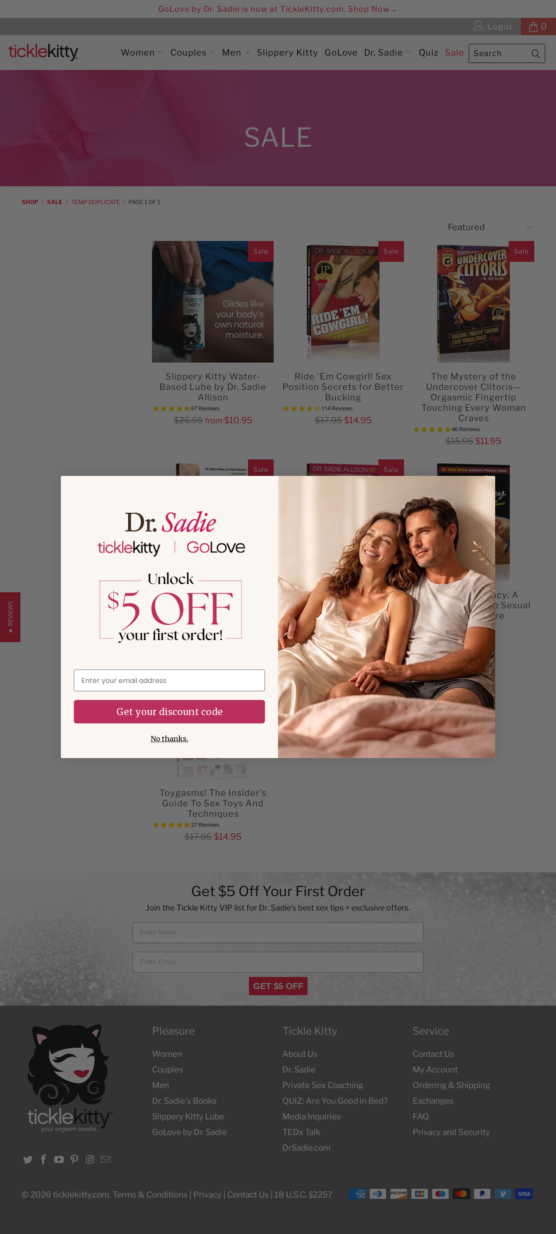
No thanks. (170, 738)
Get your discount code (169, 712)
